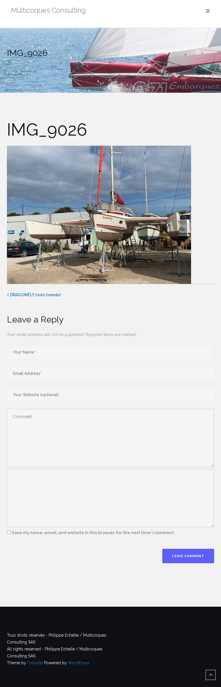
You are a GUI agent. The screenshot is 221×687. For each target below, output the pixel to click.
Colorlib (35, 663)
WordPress (78, 663)
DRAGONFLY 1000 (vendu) (35, 295)
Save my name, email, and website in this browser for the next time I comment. (93, 532)
